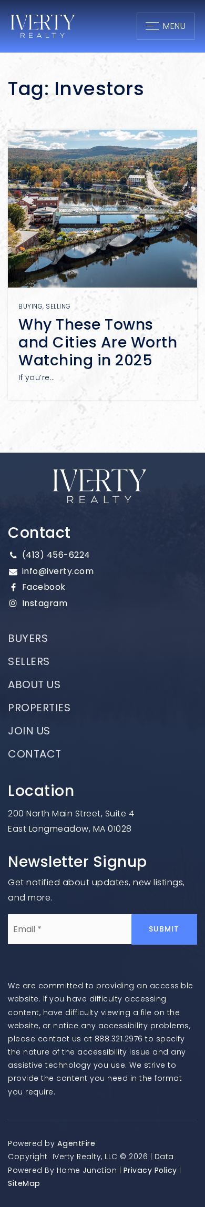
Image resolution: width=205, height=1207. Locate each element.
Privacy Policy (150, 1170)
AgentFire (76, 1143)
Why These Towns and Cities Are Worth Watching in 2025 (97, 342)
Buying (30, 306)
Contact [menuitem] (35, 753)
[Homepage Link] (43, 25)
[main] (102, 226)
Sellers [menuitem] (29, 661)
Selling (58, 306)
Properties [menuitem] (39, 707)
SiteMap (24, 1183)
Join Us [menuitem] (29, 730)
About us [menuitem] (34, 684)
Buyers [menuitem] (28, 638)
